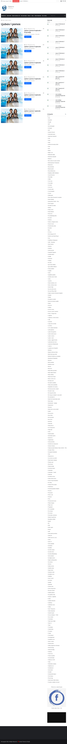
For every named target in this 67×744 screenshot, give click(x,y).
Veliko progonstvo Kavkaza (53, 645)
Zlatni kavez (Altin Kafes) (53, 680)
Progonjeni (50, 507)
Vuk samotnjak (24, 15)
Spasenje (50, 584)
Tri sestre (50, 631)
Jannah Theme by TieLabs (24, 741)
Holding (49, 260)
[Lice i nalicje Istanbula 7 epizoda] (51, 101)
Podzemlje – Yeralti (52, 472)
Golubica (50, 248)
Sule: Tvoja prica (51, 608)
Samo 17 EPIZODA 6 (59, 47)
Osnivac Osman (51, 445)
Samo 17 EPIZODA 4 (60, 59)
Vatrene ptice (51, 643)
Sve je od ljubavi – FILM (53, 614)
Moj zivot (50, 368)
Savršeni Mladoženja (52, 553)
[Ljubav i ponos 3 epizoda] (12, 83)
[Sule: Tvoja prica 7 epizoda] (51, 84)
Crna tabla (50, 183)
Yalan (49, 661)
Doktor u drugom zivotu (53, 221)
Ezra (49, 238)
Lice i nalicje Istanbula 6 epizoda (60, 106)
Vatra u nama (51, 641)
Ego (49, 230)
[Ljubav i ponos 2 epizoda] (12, 99)
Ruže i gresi (50, 527)
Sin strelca (50, 562)
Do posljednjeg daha (52, 215)
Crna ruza (50, 181)
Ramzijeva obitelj (51, 519)
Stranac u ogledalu (52, 596)
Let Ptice (50, 325)
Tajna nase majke (51, 621)
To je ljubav (50, 627)
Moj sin (29, 15)
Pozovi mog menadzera (53, 480)
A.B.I (49, 117)
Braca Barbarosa (51, 170)
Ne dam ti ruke (51, 390)
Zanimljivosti (50, 667)
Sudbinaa (50, 602)
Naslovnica (3, 15)
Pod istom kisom (51, 468)
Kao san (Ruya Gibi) (52, 291)
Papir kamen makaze (52, 460)
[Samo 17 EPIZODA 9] (51, 31)
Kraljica (49, 307)
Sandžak (50, 547)
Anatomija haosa (51, 134)
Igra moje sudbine (52, 264)
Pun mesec (50, 511)
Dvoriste (50, 227)
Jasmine (50, 280)
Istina (32, 15)
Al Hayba (50, 128)
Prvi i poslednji (51, 509)
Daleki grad (50, 195)
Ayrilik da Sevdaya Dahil (53, 144)
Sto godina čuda (51, 594)
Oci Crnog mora (51, 427)
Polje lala (50, 474)
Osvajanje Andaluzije (52, 452)
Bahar (49, 150)
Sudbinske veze (51, 604)
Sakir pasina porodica (52, 533)
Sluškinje (50, 576)
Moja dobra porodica (52, 370)
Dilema (49, 207)
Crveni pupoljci (51, 191)
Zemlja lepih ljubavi (52, 674)
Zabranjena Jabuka (52, 663)
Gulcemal (50, 258)
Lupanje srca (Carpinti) (53, 348)
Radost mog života (52, 517)
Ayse (49, 146)
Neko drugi (50, 401)
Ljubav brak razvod (52, 333)
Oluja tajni (50, 429)
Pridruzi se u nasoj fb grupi (56, 686)
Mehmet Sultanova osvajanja (54, 356)
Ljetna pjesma (51, 329)
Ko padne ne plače (52, 299)
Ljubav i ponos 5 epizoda (32, 47)
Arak (49, 138)
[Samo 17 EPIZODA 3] (51, 66)
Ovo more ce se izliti (52, 458)
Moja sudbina (51, 374)
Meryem (50, 360)
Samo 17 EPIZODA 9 (59, 30)
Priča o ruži (50, 494)
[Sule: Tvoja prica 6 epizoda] (51, 90)
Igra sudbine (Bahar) (52, 266)
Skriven (49, 564)
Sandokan (50, 545)
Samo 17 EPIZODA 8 (59, 35)
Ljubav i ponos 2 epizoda (32, 95)
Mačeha (49, 350)
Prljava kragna (51, 502)
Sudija (49, 606)
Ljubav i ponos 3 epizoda (32, 79)
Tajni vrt (49, 623)
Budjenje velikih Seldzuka (53, 172)
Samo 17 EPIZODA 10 (60, 24)
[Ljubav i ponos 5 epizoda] (12, 51)
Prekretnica (50, 486)
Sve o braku (44, 15)
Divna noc (50, 213)
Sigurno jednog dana (52, 559)
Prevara (49, 490)
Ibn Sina (49, 262)
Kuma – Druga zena (52, 313)
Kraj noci (50, 305)
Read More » (27, 36)
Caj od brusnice (51, 175)
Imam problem (51, 268)
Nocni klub (50, 415)
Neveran (50, 407)
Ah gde (49, 122)
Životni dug (50, 678)
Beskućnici (50, 164)
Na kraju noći (51, 380)
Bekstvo (49, 158)
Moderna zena (51, 364)
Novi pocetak (51, 417)
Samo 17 (50, 541)
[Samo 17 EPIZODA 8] (51, 37)
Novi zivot (50, 419)
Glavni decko (51, 244)
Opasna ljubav (51, 433)
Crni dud (50, 185)
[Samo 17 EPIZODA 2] (51, 72)
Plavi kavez (50, 464)
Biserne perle (51, 168)
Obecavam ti (50, 425)
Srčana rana (50, 586)
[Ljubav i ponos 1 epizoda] (12, 115)
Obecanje (50, 423)
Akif (49, 124)
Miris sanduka (51, 362)
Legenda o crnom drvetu (53, 317)
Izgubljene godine (51, 274)
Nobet (49, 411)
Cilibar (49, 179)
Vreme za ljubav (51, 655)
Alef (49, 130)
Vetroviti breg (51, 647)
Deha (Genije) (51, 199)
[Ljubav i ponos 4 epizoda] (12, 67)
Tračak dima (50, 629)
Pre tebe (50, 482)
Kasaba (49, 295)
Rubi (49, 525)
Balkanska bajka (51, 154)
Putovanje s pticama (52, 515)
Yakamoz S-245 (51, 659)
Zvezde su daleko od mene (53, 682)
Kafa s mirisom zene (52, 284)
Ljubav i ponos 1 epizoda (32, 111)
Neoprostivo (50, 405)
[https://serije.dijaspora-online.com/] (7, 8)
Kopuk (49, 303)
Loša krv (50, 346)
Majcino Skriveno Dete (53, 352)
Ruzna (49, 529)
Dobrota (49, 219)
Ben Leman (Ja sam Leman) (54, 160)
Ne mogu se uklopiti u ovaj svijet (55, 394)
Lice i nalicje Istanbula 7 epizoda (60, 100)
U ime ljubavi (50, 635)
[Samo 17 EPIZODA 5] (51, 55)
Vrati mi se (50, 653)
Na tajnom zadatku (52, 382)
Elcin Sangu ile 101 (52, 234)
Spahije (49, 582)
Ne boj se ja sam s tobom (53, 388)
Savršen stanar (51, 549)
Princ (49, 498)
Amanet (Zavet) (51, 132)
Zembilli (49, 672)
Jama (49, 278)
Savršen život (51, 551)
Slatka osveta (51, 566)
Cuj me (49, 193)
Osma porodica (51, 441)
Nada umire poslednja (52, 384)
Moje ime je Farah (52, 376)
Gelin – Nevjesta (51, 242)
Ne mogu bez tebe (52, 392)
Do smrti (50, 217)
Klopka (49, 297)
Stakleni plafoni (51, 592)
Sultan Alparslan (38, 15)
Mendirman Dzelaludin (52, 358)
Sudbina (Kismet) (51, 600)
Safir (49, 531)
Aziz (49, 148)
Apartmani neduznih (52, 136)
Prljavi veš (50, 504)
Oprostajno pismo (51, 435)
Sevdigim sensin (51, 557)
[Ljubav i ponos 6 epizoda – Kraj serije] (12, 35)
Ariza (49, 140)
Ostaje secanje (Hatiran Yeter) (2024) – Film (57, 447)
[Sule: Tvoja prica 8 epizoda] (51, 78)
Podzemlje (50, 470)
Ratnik (49, 521)
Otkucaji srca (51, 456)
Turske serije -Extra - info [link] (56, 708)
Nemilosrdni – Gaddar (52, 403)
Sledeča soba (51, 568)
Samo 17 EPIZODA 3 (24, 1)
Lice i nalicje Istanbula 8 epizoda (60, 95)
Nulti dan (50, 421)
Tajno (49, 625)
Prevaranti (50, 492)
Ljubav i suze (51, 337)
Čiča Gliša (50, 177)
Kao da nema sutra (52, 289)
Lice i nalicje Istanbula (52, 327)
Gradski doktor (51, 254)
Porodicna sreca (51, 476)
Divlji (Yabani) (51, 211)
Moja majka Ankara (52, 372)
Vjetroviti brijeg (51, 649)
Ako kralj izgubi (51, 126)
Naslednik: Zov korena (52, 386)
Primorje (50, 496)
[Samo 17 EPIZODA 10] (51, 25)
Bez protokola (51, 166)
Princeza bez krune (52, 500)
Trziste (49, 633)
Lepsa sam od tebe (52, 323)
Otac (49, 454)
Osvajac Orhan (51, 449)
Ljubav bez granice (52, 331)
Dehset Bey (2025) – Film (53, 201)
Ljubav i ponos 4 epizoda (32, 63)
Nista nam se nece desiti (53, 409)
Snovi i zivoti (50, 578)
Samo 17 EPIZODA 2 (59, 70)
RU (48, 523)
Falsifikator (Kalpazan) (52, 240)
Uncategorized (51, 637)
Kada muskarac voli (16, 15)
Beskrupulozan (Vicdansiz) (53, 162)
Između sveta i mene (52, 276)
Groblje (49, 256)
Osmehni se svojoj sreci (53, 443)
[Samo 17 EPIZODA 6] (51, 49)
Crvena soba (50, 189)
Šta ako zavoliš (51, 590)
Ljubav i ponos (51, 335)
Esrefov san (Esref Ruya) (53, 236)
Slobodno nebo (51, 572)
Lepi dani (50, 321)
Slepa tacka (50, 570)
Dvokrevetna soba (52, 225)
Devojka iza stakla (52, 205)
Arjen (49, 142)
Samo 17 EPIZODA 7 (59, 41)
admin (26, 28)
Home (3, 20)
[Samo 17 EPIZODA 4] (51, 60)
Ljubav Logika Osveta (52, 339)
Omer (49, 431)
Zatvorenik (9, 15)
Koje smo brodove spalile (53, 301)
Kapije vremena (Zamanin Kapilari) (55, 293)
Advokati (50, 120)
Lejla (49, 319)
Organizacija (50, 439)
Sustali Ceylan (51, 612)
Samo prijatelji (51, 543)
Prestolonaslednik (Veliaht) (53, 488)
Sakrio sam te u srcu (52, 537)
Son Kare (50, 580)
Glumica (49, 246)
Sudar (49, 598)
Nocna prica (50, 413)
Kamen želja (50, 287)
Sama (49, 539)
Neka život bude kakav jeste (54, 399)
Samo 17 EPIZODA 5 (59, 53)
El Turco (49, 232)
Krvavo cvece (51, 309)
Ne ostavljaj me (51, 397)
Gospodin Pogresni (52, 252)
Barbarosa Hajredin (52, 156)
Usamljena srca (51, 639)
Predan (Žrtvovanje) (52, 484)
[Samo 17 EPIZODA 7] (51, 43)
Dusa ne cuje (51, 223)
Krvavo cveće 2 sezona (53, 311)
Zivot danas (50, 676)
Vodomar (50, 651)
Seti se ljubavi (51, 555)
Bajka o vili (50, 152)
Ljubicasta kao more (52, 342)
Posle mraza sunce (52, 478)
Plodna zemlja (51, 466)
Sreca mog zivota (51, 588)
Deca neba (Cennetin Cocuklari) (55, 197)
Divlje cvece (50, 209)
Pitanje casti (50, 462)
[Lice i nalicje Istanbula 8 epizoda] (51, 96)
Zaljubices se (51, 665)
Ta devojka (50, 619)
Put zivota (50, 513)
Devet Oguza (51, 203)
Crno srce (50, 187)
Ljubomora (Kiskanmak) (53, 344)
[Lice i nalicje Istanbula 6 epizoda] (51, 107)
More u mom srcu (51, 378)
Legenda (50, 315)
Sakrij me (50, 535)
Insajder (49, 270)
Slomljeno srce (51, 574)
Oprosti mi (50, 437)
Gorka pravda (51, 250)
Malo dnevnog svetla (52, 354)
